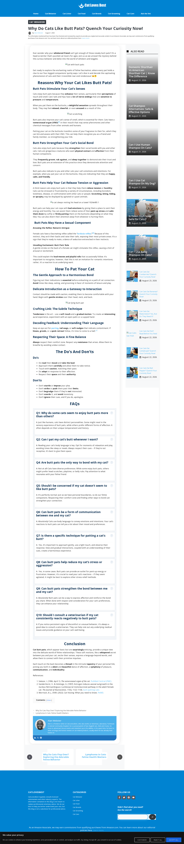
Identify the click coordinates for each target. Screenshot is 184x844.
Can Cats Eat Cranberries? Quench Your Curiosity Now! (147, 274)
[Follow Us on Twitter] (124, 797)
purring (54, 328)
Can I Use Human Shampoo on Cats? (140, 146)
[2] (93, 233)
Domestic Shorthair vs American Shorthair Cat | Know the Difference (142, 71)
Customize (142, 840)
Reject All (158, 840)
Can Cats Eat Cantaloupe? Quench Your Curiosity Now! (147, 351)
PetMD (100, 692)
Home (35, 13)
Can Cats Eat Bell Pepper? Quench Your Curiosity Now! (148, 370)
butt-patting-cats (91, 690)
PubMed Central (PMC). (101, 681)
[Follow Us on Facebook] (119, 797)
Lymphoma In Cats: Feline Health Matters (52, 713)
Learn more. (86, 38)
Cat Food (81, 13)
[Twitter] (38, 738)
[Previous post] (29, 757)
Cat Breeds (96, 13)
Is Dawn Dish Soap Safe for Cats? (140, 217)
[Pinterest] (41, 738)
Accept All (173, 840)
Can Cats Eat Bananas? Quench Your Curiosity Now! (148, 294)
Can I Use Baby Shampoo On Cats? (140, 253)
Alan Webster (38, 33)
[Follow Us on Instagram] (129, 797)
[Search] (152, 817)
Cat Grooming (114, 13)
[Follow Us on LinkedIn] (133, 797)
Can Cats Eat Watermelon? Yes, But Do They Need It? (148, 314)
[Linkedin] (35, 738)
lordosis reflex (84, 233)
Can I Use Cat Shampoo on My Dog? (142, 182)
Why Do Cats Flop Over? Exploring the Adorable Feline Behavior (61, 710)
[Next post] (119, 757)
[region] (92, 838)
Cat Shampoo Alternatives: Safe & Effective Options (141, 109)
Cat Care (130, 13)
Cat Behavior (50, 13)
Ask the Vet (146, 13)
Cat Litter (67, 13)
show (49, 700)
